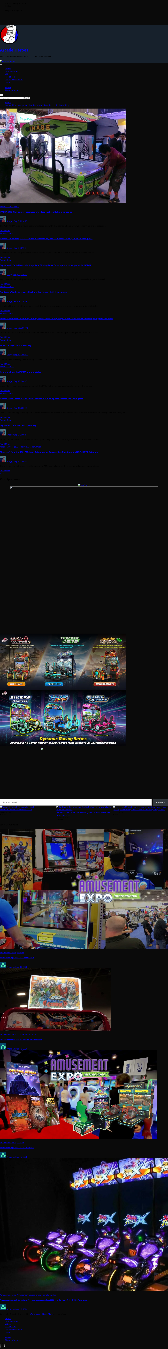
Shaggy (10, 221)
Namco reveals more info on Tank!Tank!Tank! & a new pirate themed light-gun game (41, 398)
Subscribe (160, 802)
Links (7, 82)
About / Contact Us (14, 90)
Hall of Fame (10, 76)
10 (27, 328)
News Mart (47, 1314)
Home (8, 68)
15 (26, 221)
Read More (5, 230)
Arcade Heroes (14, 50)
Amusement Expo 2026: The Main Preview (17, 1148)
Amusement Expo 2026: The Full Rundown (17, 958)
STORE (8, 87)
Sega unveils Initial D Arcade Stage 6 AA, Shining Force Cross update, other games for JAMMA (45, 265)
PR (11, 85)
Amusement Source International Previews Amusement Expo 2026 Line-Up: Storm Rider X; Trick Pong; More (43, 1300)
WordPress (35, 1314)
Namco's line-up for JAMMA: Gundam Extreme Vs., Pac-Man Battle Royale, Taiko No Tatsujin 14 (46, 238)
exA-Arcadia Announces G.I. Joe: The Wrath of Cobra (21, 1039)
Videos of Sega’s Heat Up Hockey (15, 345)
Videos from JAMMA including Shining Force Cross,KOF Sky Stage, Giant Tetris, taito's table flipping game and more (56, 318)
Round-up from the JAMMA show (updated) (21, 372)
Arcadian (11, 967)
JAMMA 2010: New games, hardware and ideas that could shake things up (39, 105)
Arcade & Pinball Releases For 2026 (16, 809)
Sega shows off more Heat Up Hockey (18, 425)
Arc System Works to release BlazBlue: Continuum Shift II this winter (34, 292)
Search (26, 98)
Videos (8, 74)
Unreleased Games (14, 79)
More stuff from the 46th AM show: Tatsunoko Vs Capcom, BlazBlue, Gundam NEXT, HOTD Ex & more (49, 452)
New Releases (11, 71)
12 (27, 354)
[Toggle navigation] (1, 64)
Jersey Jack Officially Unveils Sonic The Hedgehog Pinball (139, 809)
